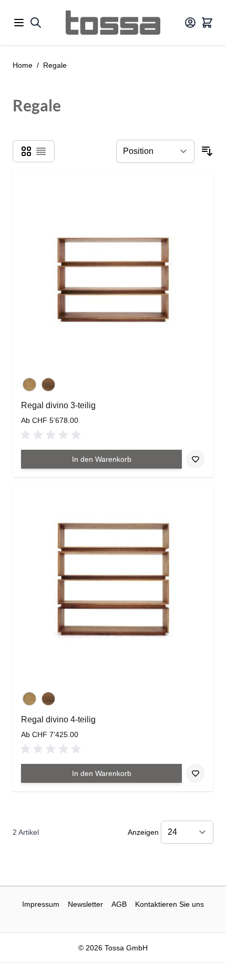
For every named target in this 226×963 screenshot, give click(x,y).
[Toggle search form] (35, 22)
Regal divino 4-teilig (58, 719)
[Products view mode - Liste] (41, 151)
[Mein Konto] (190, 22)
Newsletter (85, 904)
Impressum (40, 904)
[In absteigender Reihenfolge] (207, 151)
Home (23, 65)
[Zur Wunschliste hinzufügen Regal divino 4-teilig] (195, 773)
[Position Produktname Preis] (155, 151)
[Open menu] (19, 22)
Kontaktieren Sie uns (169, 904)
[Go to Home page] (113, 23)
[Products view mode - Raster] (26, 151)
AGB (119, 904)
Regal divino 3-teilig (58, 405)
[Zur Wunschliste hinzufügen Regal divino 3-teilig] (195, 459)
